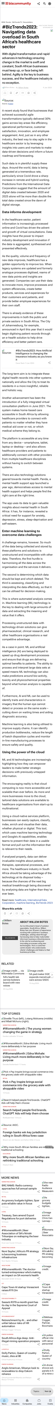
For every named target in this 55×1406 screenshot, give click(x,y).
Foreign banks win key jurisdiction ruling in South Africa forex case (25, 1134)
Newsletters (28, 22)
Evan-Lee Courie (8, 1243)
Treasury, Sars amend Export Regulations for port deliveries (19, 1217)
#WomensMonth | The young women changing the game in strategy (27, 1030)
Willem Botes (23, 88)
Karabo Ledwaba (9, 1036)
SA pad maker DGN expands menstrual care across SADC (39, 977)
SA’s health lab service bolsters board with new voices (11, 981)
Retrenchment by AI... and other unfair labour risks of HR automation (20, 1323)
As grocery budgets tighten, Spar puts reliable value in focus (20, 1202)
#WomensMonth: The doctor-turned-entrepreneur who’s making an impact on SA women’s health (21, 1272)
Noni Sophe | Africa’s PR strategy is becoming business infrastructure (20, 1254)
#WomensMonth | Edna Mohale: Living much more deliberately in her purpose (26, 1057)
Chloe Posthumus (8, 1360)
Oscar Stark (20, 363)
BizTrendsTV (17, 22)
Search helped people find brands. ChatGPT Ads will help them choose (26, 1111)
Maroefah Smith (8, 1279)
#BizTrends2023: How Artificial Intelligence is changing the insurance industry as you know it (34, 355)
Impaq (5, 1165)
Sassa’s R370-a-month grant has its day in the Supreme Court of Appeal (20, 1305)
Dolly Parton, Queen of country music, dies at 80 (19, 1355)
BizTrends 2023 (44, 902)
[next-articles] (51, 974)
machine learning (25, 902)
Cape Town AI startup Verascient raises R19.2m (20, 1289)
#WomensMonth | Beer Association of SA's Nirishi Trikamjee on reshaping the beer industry (20, 1235)
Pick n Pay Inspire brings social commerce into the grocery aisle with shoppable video (26, 1085)
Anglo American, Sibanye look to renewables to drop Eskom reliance (20, 1370)
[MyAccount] (50, 4)
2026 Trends (6, 22)
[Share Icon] (49, 362)
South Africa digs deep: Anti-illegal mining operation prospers (21, 1340)
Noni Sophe (6, 1261)
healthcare (20, 900)
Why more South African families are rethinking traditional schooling (26, 1158)
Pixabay (10, 104)
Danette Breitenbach (11, 1064)
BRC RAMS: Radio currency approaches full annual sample (19, 1187)
